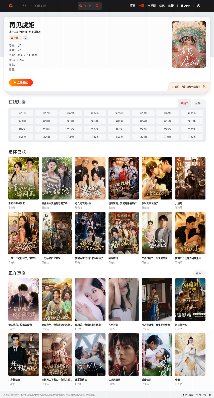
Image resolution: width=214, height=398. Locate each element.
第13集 (119, 121)
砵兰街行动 (181, 324)
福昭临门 (113, 258)
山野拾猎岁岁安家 (51, 258)
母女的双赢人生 (83, 203)
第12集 (94, 121)
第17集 (22, 128)
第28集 (95, 136)
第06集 (143, 113)
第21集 (119, 128)
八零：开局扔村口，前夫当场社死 (23, 258)
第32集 (192, 136)
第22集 (143, 128)
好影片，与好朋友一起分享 (186, 86)
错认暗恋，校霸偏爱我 (20, 324)
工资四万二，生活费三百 (155, 258)
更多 (198, 273)
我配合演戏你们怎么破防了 (89, 258)
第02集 (46, 113)
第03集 (71, 113)
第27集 (70, 136)
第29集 (119, 136)
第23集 (167, 128)
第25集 (22, 136)
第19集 (70, 128)
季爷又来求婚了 (150, 203)
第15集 (167, 121)
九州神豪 (113, 324)
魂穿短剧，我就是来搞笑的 (123, 203)
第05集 (119, 113)
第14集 (143, 121)
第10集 (46, 121)
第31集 (167, 136)
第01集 (22, 113)
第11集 (70, 121)
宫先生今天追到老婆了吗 (55, 203)
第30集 (143, 136)
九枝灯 (178, 203)
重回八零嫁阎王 (16, 203)
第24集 (192, 128)
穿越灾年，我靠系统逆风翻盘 (57, 324)
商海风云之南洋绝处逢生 (188, 258)
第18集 (46, 128)
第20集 (95, 128)
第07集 (167, 113)
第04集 (95, 113)
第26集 (46, 136)
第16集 (192, 121)
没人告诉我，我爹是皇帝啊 (156, 324)
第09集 (22, 121)
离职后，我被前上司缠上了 (89, 324)
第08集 (192, 113)
